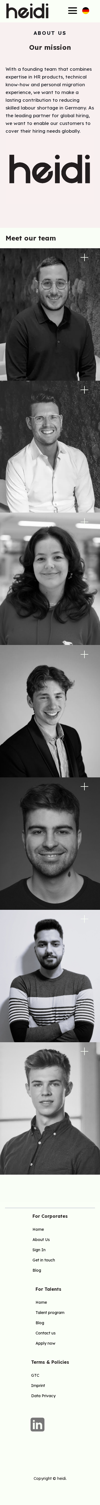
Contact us (46, 1333)
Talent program (50, 1312)
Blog (36, 1270)
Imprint (38, 1385)
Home (38, 1229)
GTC (35, 1375)
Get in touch (43, 1260)
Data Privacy (43, 1395)
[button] (63, 10)
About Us (41, 1239)
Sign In (39, 1249)
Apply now (45, 1343)
